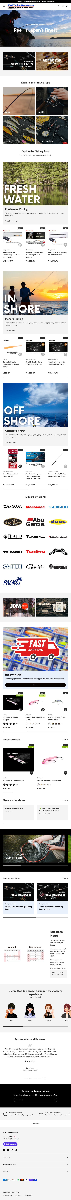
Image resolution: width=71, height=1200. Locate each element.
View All (35, 685)
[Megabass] (35, 507)
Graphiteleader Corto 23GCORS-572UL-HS (34, 363)
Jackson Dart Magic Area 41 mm (35, 718)
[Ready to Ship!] (35, 649)
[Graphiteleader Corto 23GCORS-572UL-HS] (35, 347)
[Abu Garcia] (35, 522)
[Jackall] (35, 537)
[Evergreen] (13, 522)
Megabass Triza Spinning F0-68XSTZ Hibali (57, 253)
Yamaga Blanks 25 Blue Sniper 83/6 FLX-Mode (57, 475)
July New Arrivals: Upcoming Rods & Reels (51, 908)
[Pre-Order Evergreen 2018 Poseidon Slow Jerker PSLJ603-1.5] (35, 459)
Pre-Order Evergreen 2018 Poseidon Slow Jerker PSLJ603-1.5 (34, 476)
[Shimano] (58, 507)
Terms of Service (7, 1195)
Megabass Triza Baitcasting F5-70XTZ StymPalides (11, 254)
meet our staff (35, 997)
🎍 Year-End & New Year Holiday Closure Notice (49, 809)
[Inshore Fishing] (35, 293)
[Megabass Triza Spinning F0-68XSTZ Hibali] (58, 237)
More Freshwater (11, 221)
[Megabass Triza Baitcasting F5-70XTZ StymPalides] (13, 237)
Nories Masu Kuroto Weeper (10, 718)
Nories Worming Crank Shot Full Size (56, 718)
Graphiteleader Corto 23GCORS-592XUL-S (56, 363)
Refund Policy (18, 1195)
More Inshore (10, 330)
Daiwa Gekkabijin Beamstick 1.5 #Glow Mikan (11, 364)
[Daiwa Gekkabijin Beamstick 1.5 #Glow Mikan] (13, 347)
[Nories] (58, 551)
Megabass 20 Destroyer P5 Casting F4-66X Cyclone (35, 254)
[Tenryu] (35, 551)
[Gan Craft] (58, 566)
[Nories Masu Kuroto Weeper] (13, 702)
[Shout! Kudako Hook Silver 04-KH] (13, 459)
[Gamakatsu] (35, 566)
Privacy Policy (29, 1195)
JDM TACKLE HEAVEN (13, 1192)
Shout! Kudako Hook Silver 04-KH (10, 475)
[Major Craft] (58, 537)
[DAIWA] (13, 507)
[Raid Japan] (13, 537)
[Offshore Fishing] (35, 405)
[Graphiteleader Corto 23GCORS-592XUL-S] (58, 347)
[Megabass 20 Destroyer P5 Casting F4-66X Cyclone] (35, 237)
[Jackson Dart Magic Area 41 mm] (35, 702)
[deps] (58, 522)
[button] (67, 6)
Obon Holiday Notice (14, 808)
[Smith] (13, 566)
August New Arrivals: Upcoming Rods (18, 908)
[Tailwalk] (13, 551)
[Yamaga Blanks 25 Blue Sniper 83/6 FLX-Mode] (58, 459)
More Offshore (10, 442)
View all (65, 739)
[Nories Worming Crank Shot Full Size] (58, 702)
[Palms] (13, 581)
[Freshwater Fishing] (35, 183)
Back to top (35, 1123)
